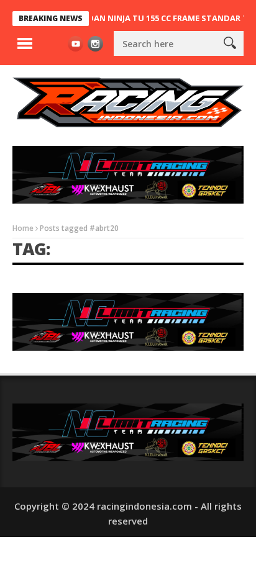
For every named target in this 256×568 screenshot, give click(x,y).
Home (23, 228)
